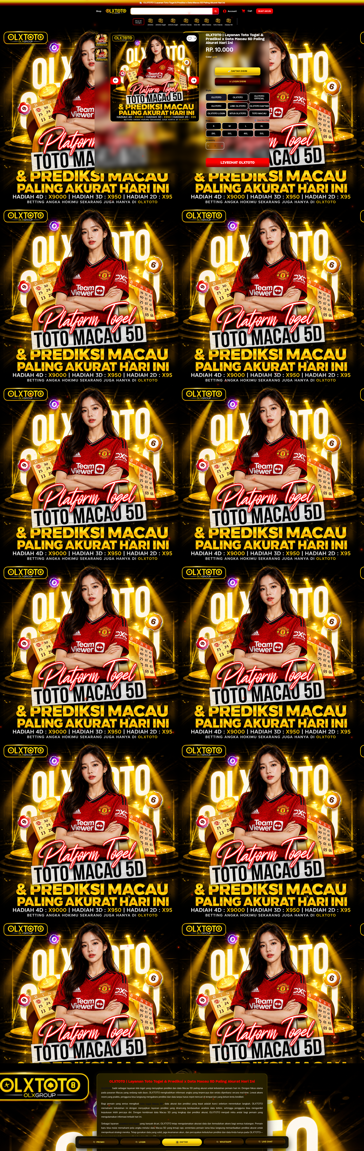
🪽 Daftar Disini (237, 71)
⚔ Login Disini (237, 81)
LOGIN (142, 1142)
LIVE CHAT (267, 1142)
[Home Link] (116, 11)
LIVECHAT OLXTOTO (238, 162)
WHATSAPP (225, 1142)
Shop (98, 11)
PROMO (101, 1142)
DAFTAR (184, 1142)
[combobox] (172, 11)
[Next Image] (194, 80)
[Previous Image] (115, 80)
